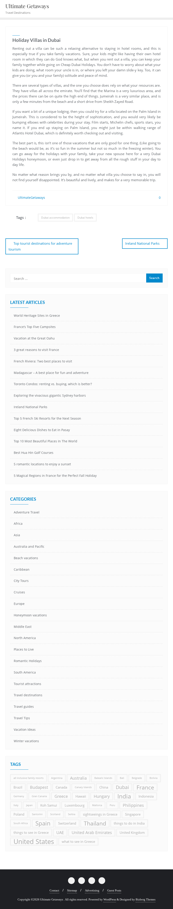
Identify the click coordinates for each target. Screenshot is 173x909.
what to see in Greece (78, 841)
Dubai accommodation (55, 217)
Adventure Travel (26, 512)
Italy (16, 805)
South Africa (21, 823)
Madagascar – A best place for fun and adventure (51, 373)
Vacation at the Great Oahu (34, 338)
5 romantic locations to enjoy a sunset (42, 464)
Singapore (133, 814)
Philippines (133, 805)
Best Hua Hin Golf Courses (33, 452)
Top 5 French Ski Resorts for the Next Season (47, 418)
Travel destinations (28, 695)
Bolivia (153, 778)
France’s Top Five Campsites (35, 327)
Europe (19, 603)
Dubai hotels (85, 217)
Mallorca (97, 805)
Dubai (122, 787)
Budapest (39, 787)
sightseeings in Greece (100, 814)
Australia (78, 778)
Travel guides (24, 706)
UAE (60, 832)
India (124, 796)
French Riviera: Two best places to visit (43, 361)
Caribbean (22, 569)
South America (25, 672)
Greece (61, 796)
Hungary (102, 796)
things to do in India (129, 823)
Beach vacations (26, 558)
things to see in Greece (31, 832)
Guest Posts (114, 890)
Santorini (37, 814)
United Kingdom (132, 832)
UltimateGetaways (31, 197)
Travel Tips (22, 718)
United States (34, 842)
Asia (17, 535)
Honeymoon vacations (30, 615)
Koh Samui (48, 805)
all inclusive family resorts (28, 778)
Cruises (19, 592)
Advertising (92, 890)
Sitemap (72, 890)
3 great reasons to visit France (36, 350)
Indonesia (146, 796)
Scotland (55, 814)
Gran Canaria (39, 796)
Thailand (95, 823)
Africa (18, 523)
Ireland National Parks (142, 243)
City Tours (21, 581)
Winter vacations (26, 741)
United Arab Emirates (92, 832)
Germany (19, 796)
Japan (29, 805)
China (103, 787)
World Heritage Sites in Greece (37, 315)
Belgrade (137, 778)
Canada (61, 787)
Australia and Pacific (29, 546)
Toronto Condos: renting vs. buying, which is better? (53, 384)
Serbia (71, 814)
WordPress (109, 899)
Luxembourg (74, 805)
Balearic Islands (103, 778)
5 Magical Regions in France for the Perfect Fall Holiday (55, 475)
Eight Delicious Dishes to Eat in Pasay (42, 430)
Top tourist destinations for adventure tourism (40, 246)
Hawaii (80, 796)
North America (25, 638)
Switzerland (67, 823)
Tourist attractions (27, 684)
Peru (112, 805)
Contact (54, 890)
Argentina (56, 778)
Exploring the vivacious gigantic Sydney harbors (50, 395)
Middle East (23, 626)
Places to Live (24, 649)
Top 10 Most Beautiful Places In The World (45, 441)
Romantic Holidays (28, 661)
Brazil (18, 787)
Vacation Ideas (25, 729)
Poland (19, 814)
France (145, 787)
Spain (42, 823)
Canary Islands (83, 787)
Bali (122, 778)
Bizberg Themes (145, 899)
